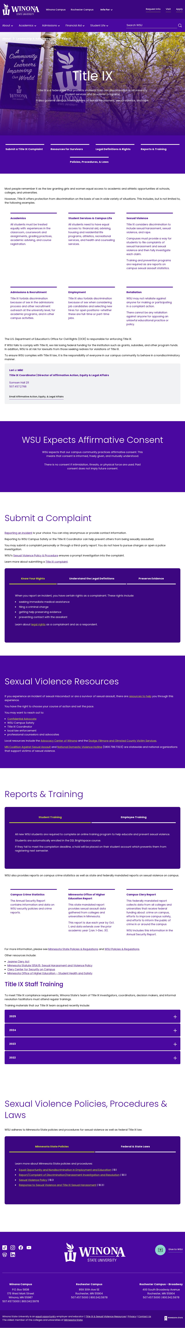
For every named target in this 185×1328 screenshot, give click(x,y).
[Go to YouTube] (29, 1247)
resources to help (140, 696)
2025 (12, 1016)
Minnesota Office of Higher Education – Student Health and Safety (49, 973)
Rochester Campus (82, 9)
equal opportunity (46, 1316)
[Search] (180, 25)
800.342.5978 (30, 1301)
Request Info (153, 9)
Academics (26, 25)
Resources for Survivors (67, 149)
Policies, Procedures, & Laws (89, 162)
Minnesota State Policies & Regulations (73, 949)
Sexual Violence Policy (33, 1180)
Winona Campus (56, 9)
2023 (12, 1044)
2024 (12, 1030)
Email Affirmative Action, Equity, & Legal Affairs (36, 396)
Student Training (50, 817)
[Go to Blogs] (4, 1254)
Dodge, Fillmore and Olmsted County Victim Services (122, 740)
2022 (12, 1057)
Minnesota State (73, 1320)
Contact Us (144, 1316)
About (6, 25)
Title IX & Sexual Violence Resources (106, 1316)
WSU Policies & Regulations (122, 949)
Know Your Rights (33, 578)
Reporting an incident (18, 533)
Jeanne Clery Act (18, 961)
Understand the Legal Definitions (91, 578)
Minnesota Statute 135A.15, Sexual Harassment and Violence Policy (49, 965)
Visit (168, 9)
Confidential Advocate (21, 719)
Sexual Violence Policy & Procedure (35, 555)
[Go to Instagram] (12, 1247)
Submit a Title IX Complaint (24, 149)
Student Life (97, 25)
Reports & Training (153, 149)
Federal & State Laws (135, 1146)
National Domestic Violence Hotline (79, 747)
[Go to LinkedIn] (12, 1254)
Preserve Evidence (151, 578)
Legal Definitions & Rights (113, 149)
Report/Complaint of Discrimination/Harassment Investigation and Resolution (69, 1175)
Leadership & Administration (36, 38)
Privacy (132, 1316)
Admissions (49, 25)
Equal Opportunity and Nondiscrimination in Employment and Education (65, 1170)
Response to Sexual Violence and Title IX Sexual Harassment (57, 1185)
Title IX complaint (57, 561)
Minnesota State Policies (52, 1146)
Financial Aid (74, 25)
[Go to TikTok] (4, 1247)
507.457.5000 (11, 1301)
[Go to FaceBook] (20, 1247)
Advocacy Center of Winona (59, 740)
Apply (179, 9)
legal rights (38, 624)
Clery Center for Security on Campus (31, 969)
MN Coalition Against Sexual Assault (28, 747)
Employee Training (134, 817)
